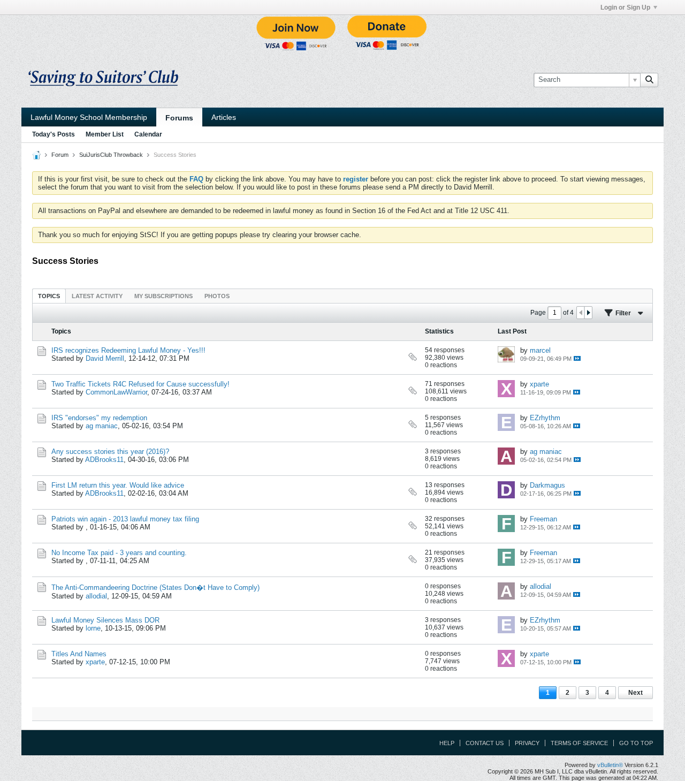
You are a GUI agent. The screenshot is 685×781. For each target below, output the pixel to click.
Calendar (148, 134)
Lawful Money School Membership (89, 117)
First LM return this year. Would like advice (117, 485)
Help (446, 743)
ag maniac (102, 426)
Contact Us (485, 743)
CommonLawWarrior (116, 392)
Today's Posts (53, 134)
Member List (105, 134)
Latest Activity (97, 296)
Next (635, 692)
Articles (223, 117)
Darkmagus (547, 485)
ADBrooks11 (104, 460)
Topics (49, 296)
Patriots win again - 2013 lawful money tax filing (125, 519)
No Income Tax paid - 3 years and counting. (119, 553)
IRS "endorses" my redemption (99, 418)
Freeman (543, 519)
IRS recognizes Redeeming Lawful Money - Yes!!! (128, 350)
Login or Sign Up (625, 7)
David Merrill (105, 358)
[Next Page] (588, 313)
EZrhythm (545, 418)
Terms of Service (579, 743)
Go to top (636, 743)
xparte (539, 384)
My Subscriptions (163, 296)
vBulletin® (610, 765)
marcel (540, 350)
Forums (179, 117)
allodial (96, 596)
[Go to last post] (577, 358)
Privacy (527, 743)
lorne (93, 628)
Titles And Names (78, 654)
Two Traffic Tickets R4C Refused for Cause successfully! (140, 384)
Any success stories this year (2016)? (110, 452)
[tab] (49, 296)
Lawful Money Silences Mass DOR (105, 620)
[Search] (649, 80)
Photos (217, 296)
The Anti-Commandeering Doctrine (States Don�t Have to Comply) (155, 587)
